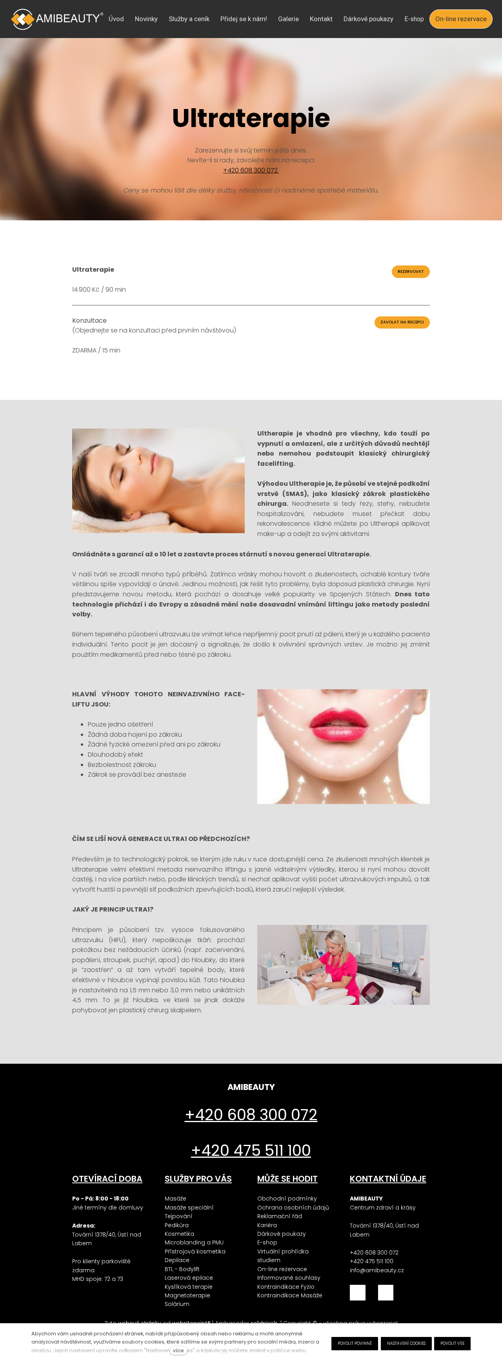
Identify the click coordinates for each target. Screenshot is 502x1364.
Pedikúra (177, 1225)
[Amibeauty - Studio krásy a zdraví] (57, 19)
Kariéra (267, 1225)
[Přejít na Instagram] (386, 1292)
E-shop (267, 1242)
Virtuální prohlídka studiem (283, 1256)
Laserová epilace (189, 1278)
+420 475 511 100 (371, 1261)
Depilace (177, 1260)
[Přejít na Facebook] (358, 1292)
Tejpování (179, 1216)
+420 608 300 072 (374, 1253)
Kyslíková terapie (189, 1287)
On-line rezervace (282, 1269)
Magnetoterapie (187, 1295)
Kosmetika (179, 1234)
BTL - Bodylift (182, 1269)
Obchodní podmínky (287, 1198)
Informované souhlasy (288, 1278)
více (178, 1350)
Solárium (177, 1304)
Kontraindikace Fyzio (286, 1287)
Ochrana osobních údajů (293, 1207)
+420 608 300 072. (251, 170)
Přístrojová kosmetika (195, 1251)
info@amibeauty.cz (377, 1270)
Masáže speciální (189, 1207)
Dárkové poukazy (281, 1234)
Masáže (175, 1198)
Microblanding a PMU (194, 1242)
